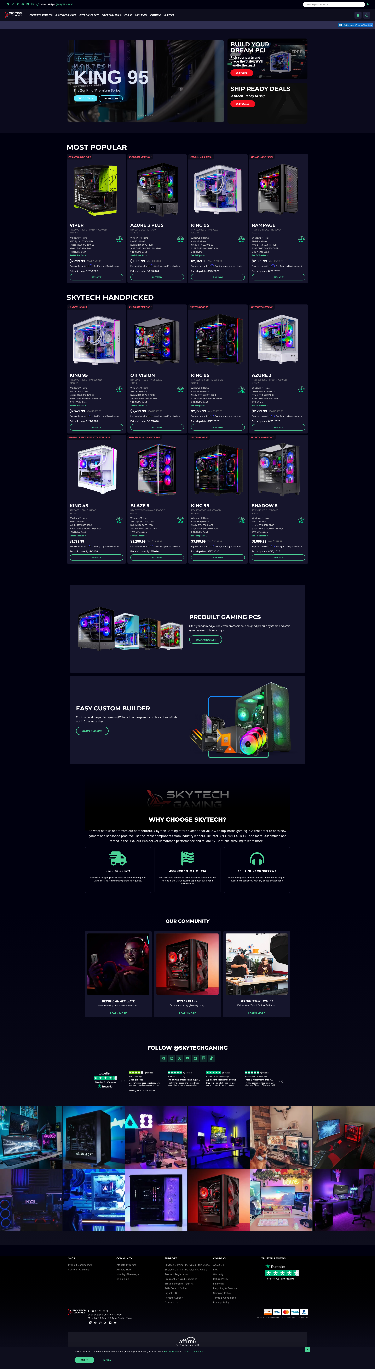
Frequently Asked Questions (181, 1278)
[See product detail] (96, 189)
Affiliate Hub (123, 1269)
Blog (215, 1269)
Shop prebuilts (206, 639)
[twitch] (203, 1058)
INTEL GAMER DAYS (89, 15)
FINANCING (155, 15)
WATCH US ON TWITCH (257, 1001)
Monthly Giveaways (127, 1274)
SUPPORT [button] (169, 15)
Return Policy (220, 1278)
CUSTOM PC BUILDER (65, 15)
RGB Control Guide (176, 1288)
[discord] (195, 1058)
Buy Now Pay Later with (188, 1345)
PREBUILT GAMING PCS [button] (40, 15)
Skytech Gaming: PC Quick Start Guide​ (187, 1264)
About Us (218, 1264)
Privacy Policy (171, 1351)
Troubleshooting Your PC (179, 1283)
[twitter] (179, 1058)
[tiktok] (211, 1058)
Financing (218, 1283)
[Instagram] (171, 1058)
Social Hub (122, 1278)
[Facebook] (163, 1058)
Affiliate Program (126, 1264)
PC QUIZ (128, 15)
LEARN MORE (110, 98)
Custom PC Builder (79, 1269)
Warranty (218, 1274)
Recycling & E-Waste (225, 1288)
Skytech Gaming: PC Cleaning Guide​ (186, 1269)
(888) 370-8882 (64, 4)
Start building (92, 731)
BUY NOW (96, 277)
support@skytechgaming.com (105, 1314)
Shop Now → (85, 98)
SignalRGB (171, 1293)
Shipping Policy (222, 1293)
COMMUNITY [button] (141, 15)
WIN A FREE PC (187, 1001)
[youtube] (187, 1058)
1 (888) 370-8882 (98, 1311)
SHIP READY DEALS (111, 15)
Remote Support (174, 1297)
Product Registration (176, 1274)
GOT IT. (84, 1360)
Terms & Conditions (193, 1351)
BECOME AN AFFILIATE (118, 1001)
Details (107, 1360)
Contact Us (171, 1302)
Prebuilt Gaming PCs (80, 1264)
